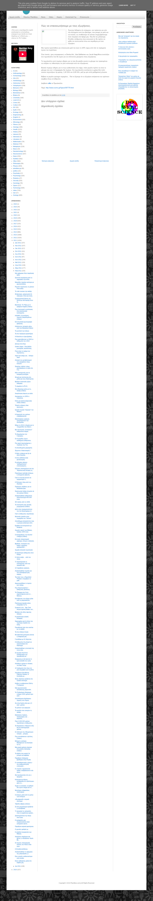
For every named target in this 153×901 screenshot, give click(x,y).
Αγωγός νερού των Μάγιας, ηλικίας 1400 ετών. (23, 531)
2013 (15, 235)
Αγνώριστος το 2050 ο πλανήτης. (22, 397)
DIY (14, 107)
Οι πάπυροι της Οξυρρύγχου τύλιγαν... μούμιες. (24, 733)
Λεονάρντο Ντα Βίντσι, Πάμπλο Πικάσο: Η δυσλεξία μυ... (22, 674)
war (14, 193)
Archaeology (17, 76)
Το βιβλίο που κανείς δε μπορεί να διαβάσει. (22, 754)
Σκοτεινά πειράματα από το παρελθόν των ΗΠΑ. (23, 278)
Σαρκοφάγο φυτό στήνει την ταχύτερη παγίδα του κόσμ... (24, 623)
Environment (17, 119)
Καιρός (59, 17)
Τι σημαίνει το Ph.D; (21, 386)
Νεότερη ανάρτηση (48, 161)
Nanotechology (18, 151)
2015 (15, 229)
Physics (15, 166)
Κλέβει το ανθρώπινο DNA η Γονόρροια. (24, 684)
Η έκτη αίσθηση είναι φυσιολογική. (21, 458)
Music (15, 149)
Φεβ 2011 (18, 271)
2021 (15, 212)
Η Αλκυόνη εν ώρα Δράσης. (23, 336)
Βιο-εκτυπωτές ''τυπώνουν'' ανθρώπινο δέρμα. (23, 430)
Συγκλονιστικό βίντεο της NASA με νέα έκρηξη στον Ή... (24, 300)
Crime (15, 102)
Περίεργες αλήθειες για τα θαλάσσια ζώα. (23, 487)
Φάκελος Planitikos (30, 17)
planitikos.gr (17, 168)
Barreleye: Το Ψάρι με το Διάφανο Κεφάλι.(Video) (23, 305)
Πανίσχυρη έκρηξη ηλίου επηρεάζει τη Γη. (23, 604)
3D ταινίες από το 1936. (22, 502)
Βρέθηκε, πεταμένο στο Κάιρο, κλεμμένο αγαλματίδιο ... (22, 545)
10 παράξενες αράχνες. (22, 568)
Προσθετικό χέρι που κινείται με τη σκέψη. (24, 628)
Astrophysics (17, 85)
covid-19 (16, 100)
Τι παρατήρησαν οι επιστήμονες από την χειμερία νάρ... (22, 563)
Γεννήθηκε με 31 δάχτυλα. (23, 639)
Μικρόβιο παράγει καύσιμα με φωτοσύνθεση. (24, 283)
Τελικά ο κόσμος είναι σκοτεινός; (21, 406)
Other (15, 161)
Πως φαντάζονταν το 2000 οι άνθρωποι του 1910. (24, 340)
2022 (15, 210)
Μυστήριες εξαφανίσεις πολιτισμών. (22, 791)
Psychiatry (16, 173)
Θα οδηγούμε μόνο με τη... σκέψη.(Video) (23, 390)
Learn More (123, 5)
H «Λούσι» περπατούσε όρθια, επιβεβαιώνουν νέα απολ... (24, 770)
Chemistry (16, 98)
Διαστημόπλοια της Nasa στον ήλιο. (23, 816)
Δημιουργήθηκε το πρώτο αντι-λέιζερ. (23, 584)
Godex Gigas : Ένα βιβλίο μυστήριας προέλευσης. (23, 347)
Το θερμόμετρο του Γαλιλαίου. (21, 435)
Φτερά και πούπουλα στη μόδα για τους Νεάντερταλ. (24, 378)
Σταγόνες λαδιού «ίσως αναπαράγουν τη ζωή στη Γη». (24, 368)
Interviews (16, 137)
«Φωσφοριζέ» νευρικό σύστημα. (22, 800)
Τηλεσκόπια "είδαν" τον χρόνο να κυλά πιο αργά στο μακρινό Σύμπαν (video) (129, 78)
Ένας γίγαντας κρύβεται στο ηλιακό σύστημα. (24, 679)
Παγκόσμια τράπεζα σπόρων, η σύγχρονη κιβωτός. (24, 474)
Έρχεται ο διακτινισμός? (22, 450)
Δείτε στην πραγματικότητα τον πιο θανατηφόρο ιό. (23, 510)
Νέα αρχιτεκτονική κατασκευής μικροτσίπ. (23, 688)
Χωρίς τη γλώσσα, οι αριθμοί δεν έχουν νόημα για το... (24, 786)
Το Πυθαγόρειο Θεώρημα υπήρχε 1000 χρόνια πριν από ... (24, 694)
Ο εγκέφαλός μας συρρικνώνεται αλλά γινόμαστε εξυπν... (22, 822)
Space (15, 185)
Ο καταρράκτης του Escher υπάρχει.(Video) (23, 535)
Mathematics (17, 141)
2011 (15, 240)
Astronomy (16, 83)
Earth (15, 110)
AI (13, 71)
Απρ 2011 (18, 265)
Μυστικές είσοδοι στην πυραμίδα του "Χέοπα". (23, 517)
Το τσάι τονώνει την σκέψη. (23, 291)
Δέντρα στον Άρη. (20, 344)
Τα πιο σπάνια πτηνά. (22, 632)
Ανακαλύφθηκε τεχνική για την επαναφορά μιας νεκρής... (23, 572)
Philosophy (16, 163)
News (43, 17)
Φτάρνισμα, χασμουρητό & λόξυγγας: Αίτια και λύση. (24, 295)
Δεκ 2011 (18, 243)
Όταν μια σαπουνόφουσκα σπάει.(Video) (23, 401)
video (15, 190)
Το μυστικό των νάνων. (22, 331)
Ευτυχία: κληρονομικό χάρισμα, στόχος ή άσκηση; (24, 540)
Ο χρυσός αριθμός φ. (21, 829)
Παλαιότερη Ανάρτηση (102, 161)
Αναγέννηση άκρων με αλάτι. (24, 393)
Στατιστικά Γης (71, 17)
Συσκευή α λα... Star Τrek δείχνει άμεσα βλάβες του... (24, 608)
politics (15, 171)
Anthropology (17, 73)
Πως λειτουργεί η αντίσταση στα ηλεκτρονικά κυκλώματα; (24, 311)
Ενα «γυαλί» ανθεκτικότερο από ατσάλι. (23, 857)
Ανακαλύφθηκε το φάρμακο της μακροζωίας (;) (24, 852)
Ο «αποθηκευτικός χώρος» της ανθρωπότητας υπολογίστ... (23, 764)
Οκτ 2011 (18, 248)
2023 (15, 207)
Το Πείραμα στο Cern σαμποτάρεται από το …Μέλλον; (23, 594)
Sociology (16, 183)
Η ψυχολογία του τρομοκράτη (127, 56)
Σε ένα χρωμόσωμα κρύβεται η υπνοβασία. (24, 807)
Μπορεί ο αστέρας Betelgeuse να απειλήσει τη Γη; (24, 742)
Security (15, 180)
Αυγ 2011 (18, 254)
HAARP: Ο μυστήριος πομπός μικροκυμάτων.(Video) (23, 317)
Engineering (17, 115)
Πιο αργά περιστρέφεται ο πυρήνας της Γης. (23, 444)
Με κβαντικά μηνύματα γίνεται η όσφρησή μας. (24, 635)
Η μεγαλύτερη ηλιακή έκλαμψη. (21, 617)
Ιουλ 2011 (18, 257)
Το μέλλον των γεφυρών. (22, 708)
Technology (17, 188)
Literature (16, 139)
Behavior (16, 88)
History (15, 132)
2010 (15, 870)
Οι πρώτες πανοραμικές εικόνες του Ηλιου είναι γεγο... (23, 844)
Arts (14, 78)
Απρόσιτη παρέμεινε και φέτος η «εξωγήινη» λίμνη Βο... (24, 838)
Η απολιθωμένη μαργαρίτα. (23, 448)
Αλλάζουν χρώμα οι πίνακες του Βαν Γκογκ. (24, 664)
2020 (15, 215)
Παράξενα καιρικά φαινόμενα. (24, 826)
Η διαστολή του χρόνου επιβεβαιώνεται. (22, 415)
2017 (15, 224)
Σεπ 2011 (18, 251)
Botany (15, 95)
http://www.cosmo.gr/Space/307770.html (60, 88)
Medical (15, 144)
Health (15, 129)
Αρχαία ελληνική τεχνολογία (24, 550)
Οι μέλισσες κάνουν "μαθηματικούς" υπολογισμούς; (21, 464)
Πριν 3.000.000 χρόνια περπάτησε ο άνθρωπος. (24, 722)
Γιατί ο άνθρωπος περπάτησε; (24, 514)
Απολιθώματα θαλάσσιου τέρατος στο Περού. (23, 699)
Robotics (16, 178)
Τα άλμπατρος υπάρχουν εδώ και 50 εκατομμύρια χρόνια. (24, 727)
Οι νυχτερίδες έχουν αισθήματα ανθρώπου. (23, 439)
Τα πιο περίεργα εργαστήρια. (24, 334)
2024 (15, 204)
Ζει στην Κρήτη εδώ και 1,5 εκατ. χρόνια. (23, 704)
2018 (15, 221)
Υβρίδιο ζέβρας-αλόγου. (22, 804)
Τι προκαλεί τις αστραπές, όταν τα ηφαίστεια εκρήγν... (24, 812)
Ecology (15, 112)
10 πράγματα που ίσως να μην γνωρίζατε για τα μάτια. (24, 669)
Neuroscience (17, 154)
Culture (15, 105)
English (15, 117)
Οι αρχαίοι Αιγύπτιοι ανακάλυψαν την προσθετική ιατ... (21, 654)
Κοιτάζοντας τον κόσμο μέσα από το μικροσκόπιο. (24, 599)
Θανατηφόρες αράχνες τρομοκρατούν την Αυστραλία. (22, 420)
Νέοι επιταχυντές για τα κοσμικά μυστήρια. (22, 373)
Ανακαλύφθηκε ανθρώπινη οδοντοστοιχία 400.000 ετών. (23, 497)
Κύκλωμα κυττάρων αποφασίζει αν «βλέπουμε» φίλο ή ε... (24, 781)
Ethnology (16, 122)
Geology (16, 127)
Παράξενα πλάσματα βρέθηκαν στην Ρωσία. (23, 759)
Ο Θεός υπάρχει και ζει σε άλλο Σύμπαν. (23, 454)
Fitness (15, 124)
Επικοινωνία (84, 17)
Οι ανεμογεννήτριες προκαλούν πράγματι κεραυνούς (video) (128, 66)
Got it (133, 5)
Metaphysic (17, 146)
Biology (15, 90)
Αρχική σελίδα (14, 17)
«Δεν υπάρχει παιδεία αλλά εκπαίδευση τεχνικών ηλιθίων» (128, 42)
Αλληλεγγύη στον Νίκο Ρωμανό (128, 52)
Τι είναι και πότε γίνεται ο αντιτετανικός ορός (126, 48)
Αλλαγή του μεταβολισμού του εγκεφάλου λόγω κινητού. (23, 361)
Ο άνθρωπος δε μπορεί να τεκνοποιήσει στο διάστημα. (23, 643)
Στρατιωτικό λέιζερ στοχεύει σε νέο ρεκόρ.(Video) (24, 492)
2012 (15, 237)
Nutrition (16, 159)
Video (51, 17)
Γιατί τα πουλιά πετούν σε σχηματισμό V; (23, 478)
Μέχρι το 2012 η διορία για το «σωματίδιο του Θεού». (24, 426)
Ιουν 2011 (18, 260)
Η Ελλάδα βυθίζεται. (21, 849)
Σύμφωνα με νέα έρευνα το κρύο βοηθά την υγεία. (23, 660)
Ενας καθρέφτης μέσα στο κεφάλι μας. (23, 861)
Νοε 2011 (18, 246)
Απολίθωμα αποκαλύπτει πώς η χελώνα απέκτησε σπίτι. (24, 522)
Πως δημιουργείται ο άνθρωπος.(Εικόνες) (22, 588)
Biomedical (16, 93)
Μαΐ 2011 (18, 262)
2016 (15, 226)
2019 (15, 218)
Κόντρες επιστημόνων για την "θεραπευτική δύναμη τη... (24, 469)
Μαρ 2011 (18, 268)
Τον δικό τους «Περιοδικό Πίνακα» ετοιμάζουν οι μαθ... (23, 578)
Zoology (15, 195)
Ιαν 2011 (18, 866)
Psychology (17, 176)
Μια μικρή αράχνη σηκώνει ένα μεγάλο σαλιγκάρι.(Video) (23, 749)
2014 (15, 232)
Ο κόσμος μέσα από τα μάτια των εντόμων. (24, 795)
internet (15, 134)
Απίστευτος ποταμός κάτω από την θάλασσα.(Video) (24, 327)
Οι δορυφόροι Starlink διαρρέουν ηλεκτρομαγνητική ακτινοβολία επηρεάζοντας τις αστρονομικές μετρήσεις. (129, 86)
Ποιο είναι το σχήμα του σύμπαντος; (22, 352)
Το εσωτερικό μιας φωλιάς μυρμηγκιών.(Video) (23, 505)
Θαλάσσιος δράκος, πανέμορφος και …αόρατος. (22, 716)
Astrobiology (17, 80)
